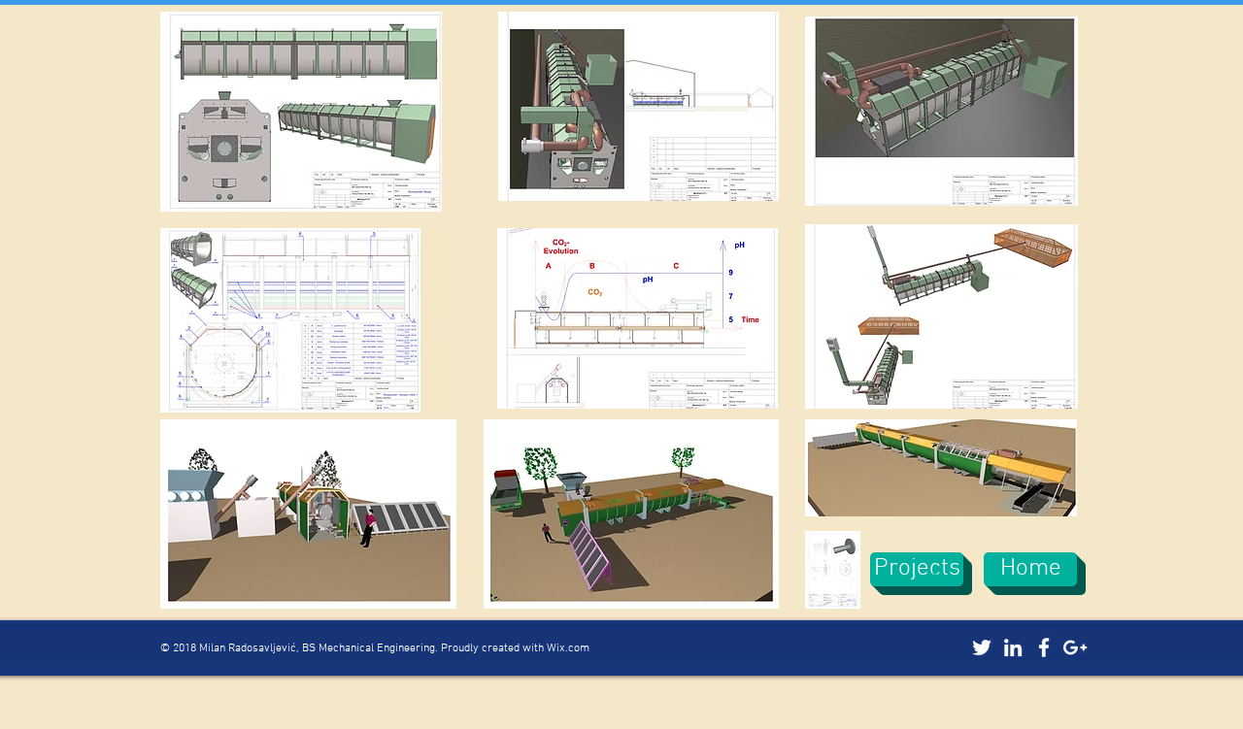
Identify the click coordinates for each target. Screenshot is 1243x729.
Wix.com (568, 648)
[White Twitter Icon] (981, 647)
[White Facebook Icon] (1044, 647)
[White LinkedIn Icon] (1012, 647)
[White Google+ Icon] (1075, 647)
